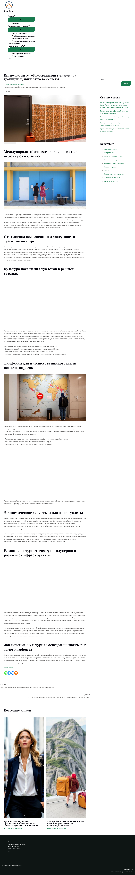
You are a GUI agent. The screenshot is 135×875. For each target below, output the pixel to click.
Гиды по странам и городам (18, 26)
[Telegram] (9, 673)
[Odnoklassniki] (16, 673)
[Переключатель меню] (21, 19)
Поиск (102, 79)
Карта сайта (128, 869)
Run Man (9, 11)
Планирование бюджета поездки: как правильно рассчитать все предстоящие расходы (65, 823)
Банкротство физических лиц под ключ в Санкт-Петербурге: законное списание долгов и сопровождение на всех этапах (114, 105)
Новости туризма (14, 44)
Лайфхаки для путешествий (24, 36)
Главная (11, 16)
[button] (15, 16)
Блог (9, 59)
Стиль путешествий (15, 46)
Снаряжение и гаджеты (22, 54)
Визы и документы (21, 34)
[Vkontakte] (12, 673)
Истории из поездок (21, 39)
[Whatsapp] (5, 673)
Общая (16, 24)
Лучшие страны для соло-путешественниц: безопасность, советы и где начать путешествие (21, 823)
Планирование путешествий (24, 41)
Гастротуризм (19, 56)
